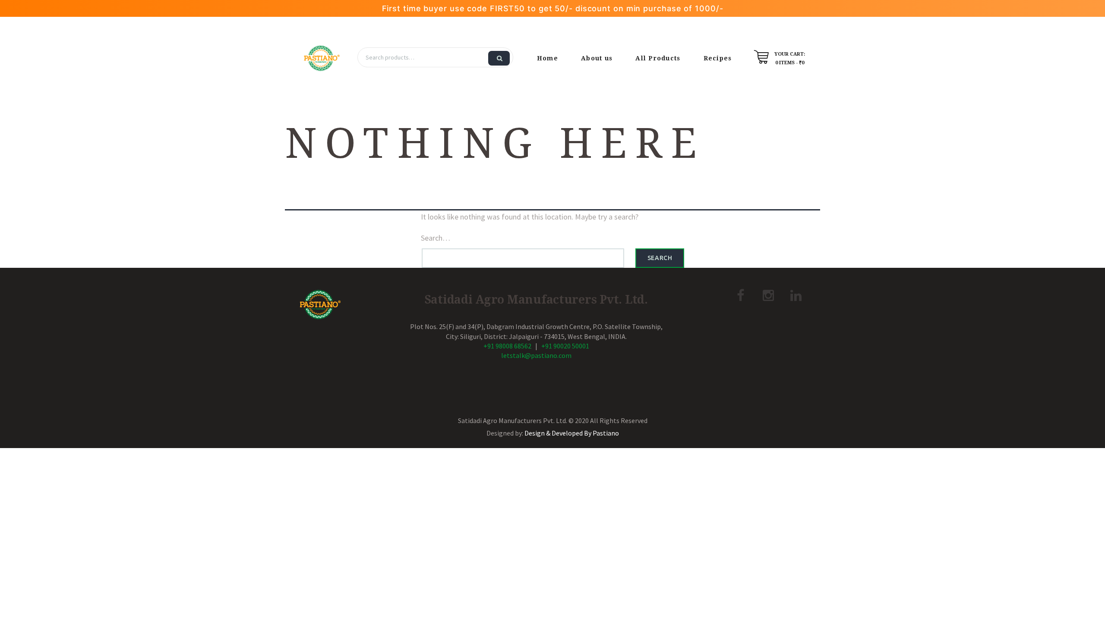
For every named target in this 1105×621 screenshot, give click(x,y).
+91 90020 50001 (565, 346)
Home (547, 58)
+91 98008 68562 (507, 346)
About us (596, 58)
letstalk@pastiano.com (536, 355)
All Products (657, 58)
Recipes (718, 58)
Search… (435, 238)
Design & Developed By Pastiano (571, 433)
